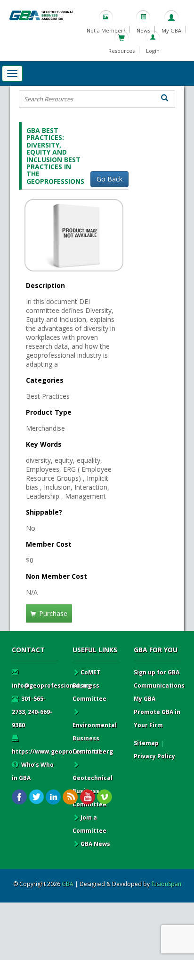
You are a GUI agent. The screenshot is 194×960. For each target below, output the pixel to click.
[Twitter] (36, 797)
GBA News (95, 844)
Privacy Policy (154, 756)
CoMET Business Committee (89, 685)
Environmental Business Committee (95, 738)
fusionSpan (166, 884)
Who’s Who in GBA (33, 771)
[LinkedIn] (53, 797)
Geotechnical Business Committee (93, 791)
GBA (67, 884)
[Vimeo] (104, 797)
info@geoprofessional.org (51, 685)
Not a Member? (106, 30)
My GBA (171, 30)
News (143, 30)
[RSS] (70, 797)
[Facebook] (19, 797)
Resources (121, 50)
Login (153, 50)
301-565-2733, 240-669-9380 (32, 712)
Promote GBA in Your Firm (157, 718)
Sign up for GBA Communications (159, 678)
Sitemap (146, 743)
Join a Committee (89, 824)
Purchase (52, 613)
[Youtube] (87, 797)
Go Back (109, 178)
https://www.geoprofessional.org (62, 751)
